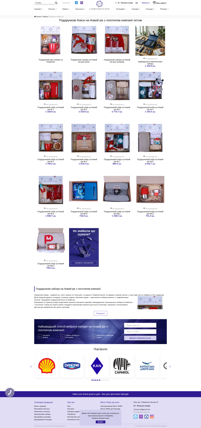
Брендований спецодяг (43, 419)
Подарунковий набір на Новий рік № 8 (150, 160)
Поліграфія (120, 9)
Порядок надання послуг (76, 411)
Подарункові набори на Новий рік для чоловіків (117, 61)
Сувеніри (37, 9)
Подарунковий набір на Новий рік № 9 (51, 213)
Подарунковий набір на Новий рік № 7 (117, 160)
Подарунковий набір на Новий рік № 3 (117, 108)
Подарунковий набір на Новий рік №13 (51, 265)
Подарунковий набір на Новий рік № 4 (150, 108)
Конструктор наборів (75, 417)
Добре (100, 422)
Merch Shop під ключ (109, 402)
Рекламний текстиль (42, 409)
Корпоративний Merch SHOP (111, 406)
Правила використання (100, 418)
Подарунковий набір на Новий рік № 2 (84, 108)
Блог (69, 406)
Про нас (71, 402)
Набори (65, 9)
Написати (146, 3)
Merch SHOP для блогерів (110, 409)
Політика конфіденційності (56, 426)
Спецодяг (149, 9)
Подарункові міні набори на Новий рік (51, 61)
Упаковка (135, 9)
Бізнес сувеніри (40, 406)
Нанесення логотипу (42, 411)
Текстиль (51, 9)
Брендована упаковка (42, 417)
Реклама (163, 9)
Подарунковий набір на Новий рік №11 (117, 213)
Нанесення (79, 9)
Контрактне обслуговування (78, 419)
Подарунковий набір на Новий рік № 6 (84, 160)
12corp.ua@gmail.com (142, 409)
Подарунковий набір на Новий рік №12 (150, 213)
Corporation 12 (140, 426)
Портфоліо (66, 3)
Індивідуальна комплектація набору (150, 63)
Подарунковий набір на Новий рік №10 (84, 213)
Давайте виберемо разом (140, 338)
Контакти (70, 409)
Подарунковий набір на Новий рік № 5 (51, 160)
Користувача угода (40, 426)
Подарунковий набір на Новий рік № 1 (51, 108)
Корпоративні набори (42, 414)
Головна (38, 16)
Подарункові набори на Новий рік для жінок (84, 61)
